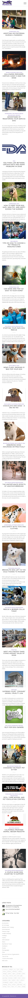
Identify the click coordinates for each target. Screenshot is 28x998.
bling (21, 969)
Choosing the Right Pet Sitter (14, 769)
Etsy (7, 975)
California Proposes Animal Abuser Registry (14, 831)
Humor (4, 937)
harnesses (10, 977)
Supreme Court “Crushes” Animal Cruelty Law (14, 692)
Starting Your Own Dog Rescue (14, 329)
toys (24, 984)
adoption (11, 969)
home (19, 977)
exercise (11, 975)
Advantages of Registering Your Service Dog (14, 118)
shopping (5, 984)
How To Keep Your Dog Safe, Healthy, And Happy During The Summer (14, 207)
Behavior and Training (8, 443)
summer (14, 984)
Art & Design (5, 925)
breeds (4, 971)
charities (20, 971)
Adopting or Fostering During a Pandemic (14, 34)
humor (23, 977)
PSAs (18, 31)
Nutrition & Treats (15, 72)
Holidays (8, 72)
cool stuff (18, 973)
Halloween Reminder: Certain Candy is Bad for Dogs (14, 76)
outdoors (22, 980)
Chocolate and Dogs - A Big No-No (14, 407)
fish (15, 975)
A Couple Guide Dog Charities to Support (14, 873)
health (15, 977)
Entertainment (6, 929)
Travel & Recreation (13, 725)
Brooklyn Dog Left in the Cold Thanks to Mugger (14, 571)
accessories (5, 969)
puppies (11, 982)
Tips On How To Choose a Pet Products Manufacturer (14, 245)
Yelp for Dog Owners (14, 727)
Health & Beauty (13, 365)
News (16, 568)
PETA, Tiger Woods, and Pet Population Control (14, 798)
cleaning (4, 973)
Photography (5, 950)
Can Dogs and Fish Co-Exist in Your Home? (14, 290)
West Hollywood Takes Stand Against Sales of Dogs (14, 653)
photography (5, 982)
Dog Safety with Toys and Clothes (14, 527)
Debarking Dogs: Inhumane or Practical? (14, 446)
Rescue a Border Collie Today (14, 610)
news (18, 980)
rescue (15, 982)
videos (19, 986)
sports (9, 984)
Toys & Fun (5, 956)
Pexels (4, 948)
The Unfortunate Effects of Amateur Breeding (14, 485)
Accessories (5, 923)
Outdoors (4, 946)
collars (13, 973)
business (9, 971)
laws (9, 980)
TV (15, 986)
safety (20, 982)
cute (4, 975)
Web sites (18, 115)
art (14, 969)
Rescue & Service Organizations (15, 326)
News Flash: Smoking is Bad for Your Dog (14, 368)
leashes (13, 980)
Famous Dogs (11, 568)
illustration (5, 980)
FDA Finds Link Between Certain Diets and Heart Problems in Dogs (14, 164)
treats (12, 986)
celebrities (14, 971)
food (18, 975)
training (4, 986)
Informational (12, 31)
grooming (5, 977)
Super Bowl (19, 984)
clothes (9, 973)
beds (18, 969)
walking (23, 986)
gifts (21, 975)
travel (8, 986)
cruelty (23, 973)
